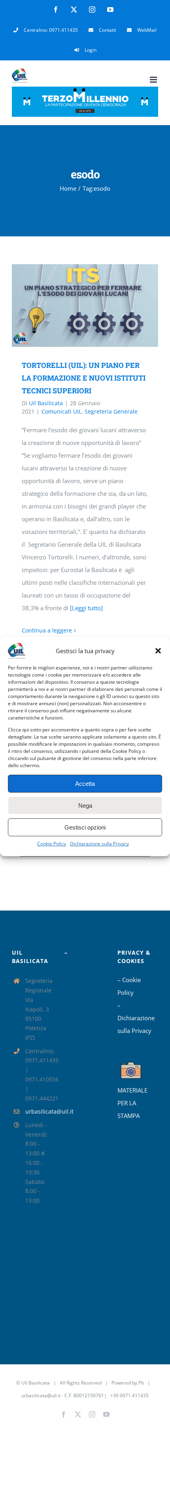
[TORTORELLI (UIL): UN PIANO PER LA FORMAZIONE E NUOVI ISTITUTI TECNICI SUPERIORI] (85, 305)
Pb (141, 1382)
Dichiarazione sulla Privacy (99, 843)
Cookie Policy (51, 843)
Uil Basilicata (46, 403)
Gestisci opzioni (85, 827)
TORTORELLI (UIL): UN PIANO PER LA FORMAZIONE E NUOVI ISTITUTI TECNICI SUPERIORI (74, 306)
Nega (85, 805)
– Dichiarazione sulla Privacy (136, 1018)
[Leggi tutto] (86, 608)
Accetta (85, 783)
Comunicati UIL (61, 411)
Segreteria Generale (111, 411)
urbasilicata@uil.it (39, 1111)
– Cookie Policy (129, 986)
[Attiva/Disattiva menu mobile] (154, 79)
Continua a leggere (47, 630)
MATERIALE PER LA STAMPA (132, 1103)
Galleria (97, 306)
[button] (158, 651)
